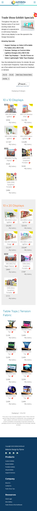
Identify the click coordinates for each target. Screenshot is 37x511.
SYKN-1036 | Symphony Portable (10, 184)
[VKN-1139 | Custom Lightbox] (26, 131)
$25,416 (24, 226)
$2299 (24, 379)
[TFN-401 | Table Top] (26, 324)
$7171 (8, 296)
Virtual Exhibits (9, 470)
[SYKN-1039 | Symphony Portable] (26, 153)
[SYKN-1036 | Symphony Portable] (11, 177)
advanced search (19, 86)
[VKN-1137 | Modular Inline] (26, 109)
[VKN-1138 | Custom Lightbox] (11, 131)
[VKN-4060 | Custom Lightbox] (26, 236)
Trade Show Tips (10, 489)
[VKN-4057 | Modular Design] (11, 236)
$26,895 (8, 226)
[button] (6, 78)
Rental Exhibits (9, 464)
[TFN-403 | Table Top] (26, 346)
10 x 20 (11, 74)
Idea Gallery (8, 502)
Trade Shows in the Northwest (13, 505)
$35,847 (24, 247)
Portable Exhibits (10, 467)
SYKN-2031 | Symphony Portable (10, 290)
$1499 (24, 335)
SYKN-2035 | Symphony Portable (26, 266)
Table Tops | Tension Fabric (24, 74)
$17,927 (8, 142)
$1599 (8, 379)
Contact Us (8, 486)
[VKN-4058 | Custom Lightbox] (11, 214)
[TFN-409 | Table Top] (11, 390)
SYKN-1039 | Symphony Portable (26, 160)
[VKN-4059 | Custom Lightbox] (26, 214)
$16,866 (24, 142)
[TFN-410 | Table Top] (26, 390)
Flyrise (21, 449)
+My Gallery (12, 122)
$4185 (8, 164)
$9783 (8, 120)
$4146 (24, 166)
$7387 (24, 272)
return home (26, 86)
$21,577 (8, 247)
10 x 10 (5, 74)
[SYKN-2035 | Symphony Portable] (26, 258)
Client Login (8, 499)
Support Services (10, 473)
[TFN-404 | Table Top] (11, 368)
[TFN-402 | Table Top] (11, 346)
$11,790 (24, 120)
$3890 (8, 190)
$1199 (8, 335)
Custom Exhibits (9, 461)
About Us (7, 483)
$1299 (8, 357)
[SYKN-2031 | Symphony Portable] (11, 282)
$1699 (8, 401)
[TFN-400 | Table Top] (11, 324)
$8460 (8, 269)
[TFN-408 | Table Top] (26, 368)
